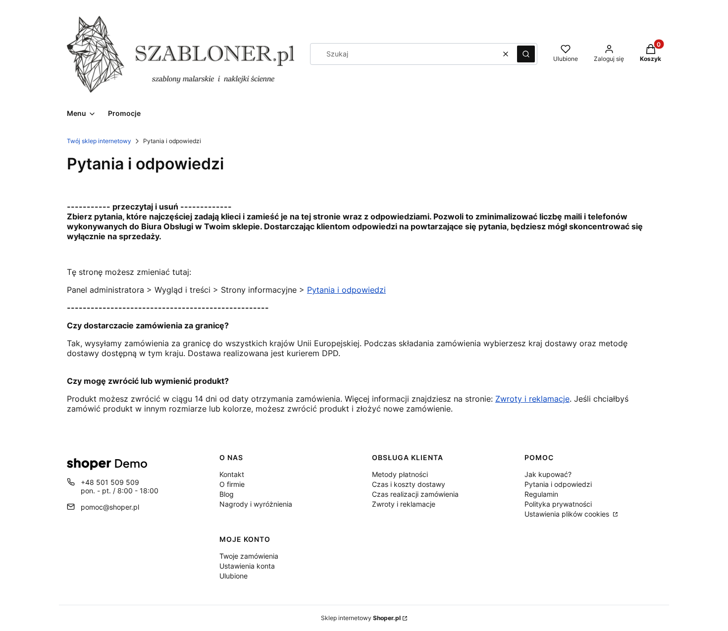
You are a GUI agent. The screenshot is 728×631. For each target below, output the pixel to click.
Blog (226, 494)
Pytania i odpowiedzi (346, 290)
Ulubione (233, 576)
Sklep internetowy (361, 618)
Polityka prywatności (558, 504)
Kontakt (231, 474)
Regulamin (541, 494)
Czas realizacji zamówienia (415, 494)
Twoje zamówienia (248, 556)
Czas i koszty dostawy (408, 484)
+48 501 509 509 (110, 482)
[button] (526, 54)
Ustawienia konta (247, 566)
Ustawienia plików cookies (567, 514)
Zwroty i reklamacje (403, 504)
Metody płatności (400, 474)
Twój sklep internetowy (99, 141)
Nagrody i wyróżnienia (255, 504)
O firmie (232, 484)
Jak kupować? (548, 474)
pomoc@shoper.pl (110, 507)
